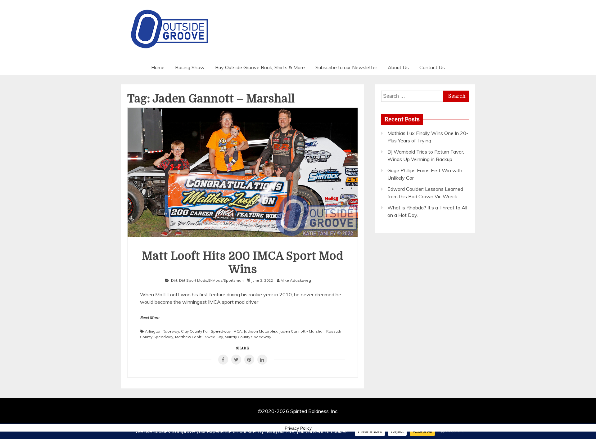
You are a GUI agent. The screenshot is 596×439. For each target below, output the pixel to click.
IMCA (237, 331)
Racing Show (190, 67)
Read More (149, 318)
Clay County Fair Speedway (206, 331)
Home (158, 67)
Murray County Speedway (248, 336)
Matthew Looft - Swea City (199, 336)
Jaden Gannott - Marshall (301, 331)
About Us (398, 67)
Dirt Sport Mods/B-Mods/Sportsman (211, 280)
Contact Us (432, 67)
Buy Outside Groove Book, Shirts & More (260, 67)
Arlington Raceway (162, 331)
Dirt (174, 280)
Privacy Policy (298, 428)
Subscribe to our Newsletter (346, 67)
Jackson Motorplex (260, 331)
